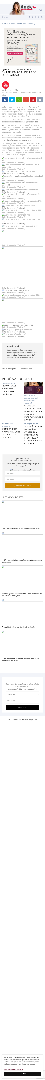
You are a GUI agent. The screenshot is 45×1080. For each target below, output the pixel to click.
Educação (6, 383)
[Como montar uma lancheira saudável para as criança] (22, 761)
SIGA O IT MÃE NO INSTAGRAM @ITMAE (22, 719)
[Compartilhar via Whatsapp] (19, 99)
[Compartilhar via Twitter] (12, 99)
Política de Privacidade (13, 1069)
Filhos (13, 383)
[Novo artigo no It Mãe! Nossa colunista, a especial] (22, 845)
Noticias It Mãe (29, 400)
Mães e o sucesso (30, 398)
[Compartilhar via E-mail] (40, 99)
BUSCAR (23, 707)
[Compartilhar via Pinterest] (33, 99)
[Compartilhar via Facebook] (5, 99)
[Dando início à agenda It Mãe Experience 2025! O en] (22, 977)
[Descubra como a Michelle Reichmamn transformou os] (22, 889)
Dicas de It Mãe (29, 396)
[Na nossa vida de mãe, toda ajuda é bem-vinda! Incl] (22, 801)
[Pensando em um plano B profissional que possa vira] (22, 928)
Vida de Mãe (28, 403)
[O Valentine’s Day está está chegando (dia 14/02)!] (22, 1028)
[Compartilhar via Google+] (26, 99)
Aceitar (23, 1074)
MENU (5, 17)
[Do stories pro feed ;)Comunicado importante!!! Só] (22, 731)
